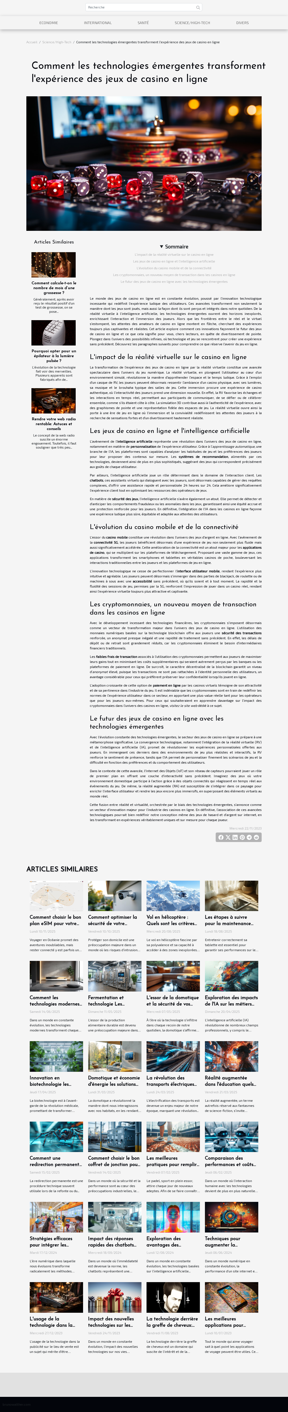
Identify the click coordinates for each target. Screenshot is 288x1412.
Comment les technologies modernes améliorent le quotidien (55, 1004)
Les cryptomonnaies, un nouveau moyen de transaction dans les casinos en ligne (174, 275)
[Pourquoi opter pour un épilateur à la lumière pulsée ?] (53, 333)
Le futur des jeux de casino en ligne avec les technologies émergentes (174, 281)
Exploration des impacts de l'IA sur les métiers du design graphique (231, 1004)
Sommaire (176, 246)
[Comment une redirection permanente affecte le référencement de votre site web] (56, 1136)
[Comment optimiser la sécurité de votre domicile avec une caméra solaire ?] (114, 895)
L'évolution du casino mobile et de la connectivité (174, 268)
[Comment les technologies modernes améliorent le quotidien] (56, 976)
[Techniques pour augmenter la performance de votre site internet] (231, 1217)
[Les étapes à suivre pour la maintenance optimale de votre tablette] (231, 895)
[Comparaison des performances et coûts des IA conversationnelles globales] (231, 1136)
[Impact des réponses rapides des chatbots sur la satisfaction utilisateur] (114, 1217)
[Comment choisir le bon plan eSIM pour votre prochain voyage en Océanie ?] (56, 895)
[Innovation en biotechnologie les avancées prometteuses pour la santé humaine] (56, 1056)
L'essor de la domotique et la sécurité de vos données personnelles (173, 1004)
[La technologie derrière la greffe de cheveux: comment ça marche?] (173, 1297)
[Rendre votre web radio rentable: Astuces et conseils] (53, 401)
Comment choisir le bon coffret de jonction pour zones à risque (114, 1165)
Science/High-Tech (192, 22)
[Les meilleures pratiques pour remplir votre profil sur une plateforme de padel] (173, 1136)
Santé (143, 22)
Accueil (31, 42)
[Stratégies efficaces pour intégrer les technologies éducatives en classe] (56, 1217)
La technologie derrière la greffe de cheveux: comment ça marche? (172, 1325)
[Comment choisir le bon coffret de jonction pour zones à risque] (114, 1136)
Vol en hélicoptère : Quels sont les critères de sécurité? (170, 924)
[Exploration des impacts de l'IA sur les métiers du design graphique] (231, 976)
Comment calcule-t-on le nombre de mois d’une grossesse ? (54, 288)
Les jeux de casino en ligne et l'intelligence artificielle (174, 261)
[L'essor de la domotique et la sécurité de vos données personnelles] (173, 976)
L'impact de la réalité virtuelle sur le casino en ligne (174, 254)
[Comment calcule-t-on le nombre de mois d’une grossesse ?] (53, 265)
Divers (242, 22)
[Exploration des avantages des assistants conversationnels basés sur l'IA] (173, 1217)
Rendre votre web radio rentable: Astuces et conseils (54, 424)
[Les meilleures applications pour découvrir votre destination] (231, 1297)
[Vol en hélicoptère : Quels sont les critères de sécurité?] (173, 895)
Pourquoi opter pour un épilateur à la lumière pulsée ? (54, 356)
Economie (48, 22)
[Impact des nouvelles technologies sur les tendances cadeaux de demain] (114, 1297)
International (98, 22)
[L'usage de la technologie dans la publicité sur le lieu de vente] (56, 1297)
